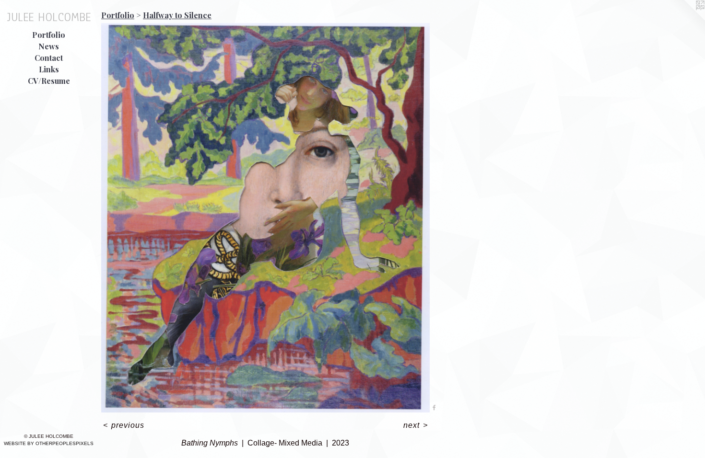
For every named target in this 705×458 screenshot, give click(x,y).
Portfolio (48, 35)
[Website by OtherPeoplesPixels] (686, 19)
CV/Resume (49, 81)
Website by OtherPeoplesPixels (49, 443)
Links (49, 69)
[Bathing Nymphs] (265, 217)
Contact (49, 58)
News (48, 46)
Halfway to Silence (177, 15)
